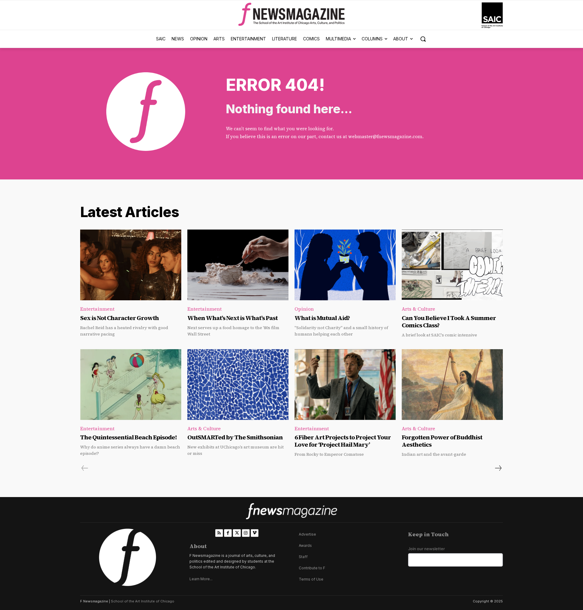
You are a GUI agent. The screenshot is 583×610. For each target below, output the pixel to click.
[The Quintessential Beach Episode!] (130, 384)
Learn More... (201, 579)
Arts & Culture (418, 308)
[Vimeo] (254, 533)
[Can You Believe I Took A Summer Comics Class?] (452, 265)
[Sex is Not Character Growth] (130, 265)
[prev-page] (85, 468)
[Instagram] (246, 533)
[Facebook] (228, 533)
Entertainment (97, 308)
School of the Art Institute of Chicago (142, 601)
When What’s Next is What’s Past (232, 318)
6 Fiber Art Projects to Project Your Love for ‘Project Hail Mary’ (343, 441)
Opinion (304, 308)
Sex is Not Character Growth (119, 318)
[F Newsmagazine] (492, 15)
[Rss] (219, 533)
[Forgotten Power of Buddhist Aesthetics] (452, 384)
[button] (423, 39)
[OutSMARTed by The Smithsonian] (237, 384)
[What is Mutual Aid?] (345, 265)
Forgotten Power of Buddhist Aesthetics (442, 441)
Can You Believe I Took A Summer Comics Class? (449, 321)
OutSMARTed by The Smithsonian (235, 437)
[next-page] (498, 468)
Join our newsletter (426, 549)
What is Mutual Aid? (322, 318)
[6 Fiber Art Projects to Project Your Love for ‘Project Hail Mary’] (345, 384)
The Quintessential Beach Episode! (129, 437)
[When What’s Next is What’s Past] (237, 265)
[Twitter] (236, 533)
